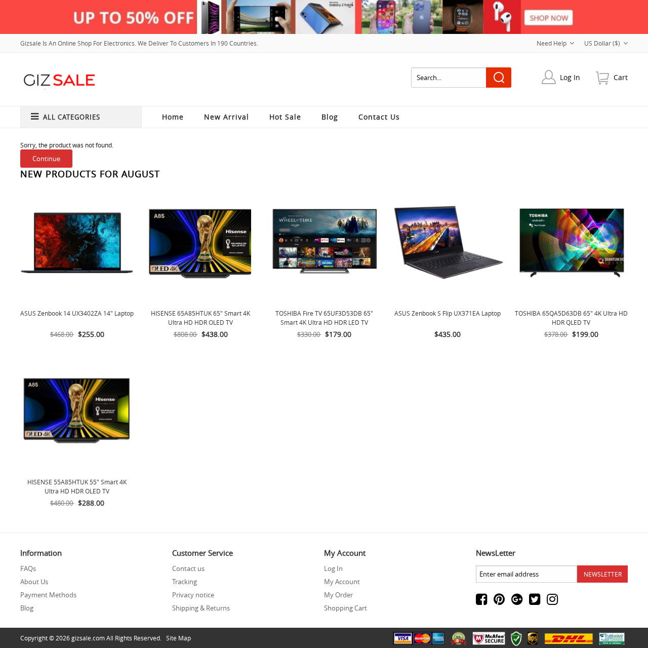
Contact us (188, 568)
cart (621, 77)
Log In (570, 77)
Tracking (184, 581)
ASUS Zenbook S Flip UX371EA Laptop (447, 313)
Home (173, 117)
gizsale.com (88, 638)
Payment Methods (48, 594)
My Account (342, 581)
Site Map (178, 638)
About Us (34, 581)
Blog (26, 608)
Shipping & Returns (201, 608)
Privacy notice (193, 594)
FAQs (28, 568)
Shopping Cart (345, 608)
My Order (338, 594)
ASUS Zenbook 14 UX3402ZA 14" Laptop (77, 313)
